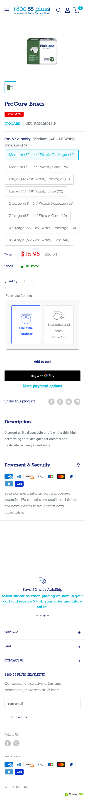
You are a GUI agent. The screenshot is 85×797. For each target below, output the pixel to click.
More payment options (42, 386)
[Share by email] (77, 401)
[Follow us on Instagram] (16, 743)
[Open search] (58, 10)
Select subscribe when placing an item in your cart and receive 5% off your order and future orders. (42, 602)
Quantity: (11, 281)
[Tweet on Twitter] (69, 401)
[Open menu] (7, 10)
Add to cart (42, 361)
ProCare (12, 124)
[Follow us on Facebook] (8, 743)
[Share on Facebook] (51, 401)
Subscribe (19, 717)
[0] (77, 10)
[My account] (67, 10)
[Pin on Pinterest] (60, 401)
